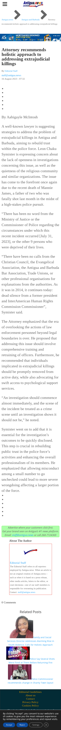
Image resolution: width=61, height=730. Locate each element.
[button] (5, 4)
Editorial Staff (11, 71)
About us (30, 695)
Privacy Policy (30, 702)
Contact (30, 698)
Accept (9, 724)
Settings (35, 724)
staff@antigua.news (11, 75)
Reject (22, 724)
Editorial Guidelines (30, 692)
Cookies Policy (30, 705)
